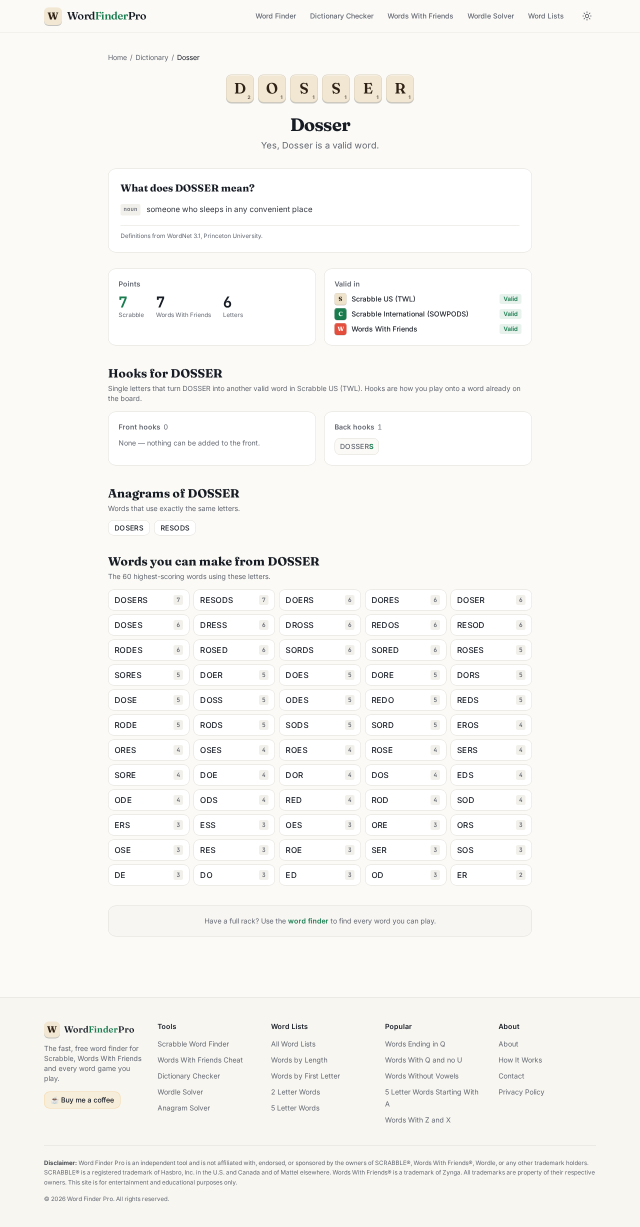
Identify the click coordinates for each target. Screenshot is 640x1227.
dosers (129, 528)
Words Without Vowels (421, 1076)
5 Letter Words (295, 1108)
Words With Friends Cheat (200, 1060)
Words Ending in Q (415, 1044)
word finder (308, 920)
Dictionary (152, 57)
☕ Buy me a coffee (82, 1100)
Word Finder (276, 16)
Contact (511, 1076)
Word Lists (546, 16)
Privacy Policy (521, 1092)
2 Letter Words (295, 1092)
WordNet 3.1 (183, 236)
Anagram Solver (184, 1108)
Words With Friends (421, 16)
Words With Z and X (418, 1120)
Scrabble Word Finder (193, 1044)
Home (117, 57)
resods (175, 528)
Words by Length (299, 1060)
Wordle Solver (491, 16)
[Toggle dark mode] (587, 16)
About (508, 1044)
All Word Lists (293, 1044)
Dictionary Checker (342, 16)
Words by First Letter (305, 1076)
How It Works (520, 1060)
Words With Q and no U (423, 1060)
